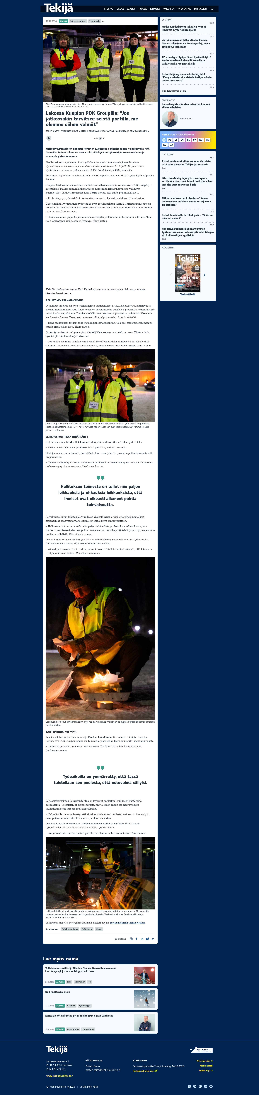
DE (169, 139)
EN (182, 139)
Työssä (142, 8)
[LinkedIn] (200, 1086)
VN (207, 139)
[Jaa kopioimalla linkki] (153, 939)
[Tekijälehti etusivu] (58, 8)
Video (99, 929)
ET (176, 139)
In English (200, 8)
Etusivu (108, 8)
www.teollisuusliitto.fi (58, 1075)
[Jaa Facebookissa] (136, 939)
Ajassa (131, 8)
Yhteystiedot (203, 1060)
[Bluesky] (211, 1086)
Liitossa (155, 8)
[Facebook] (194, 1086)
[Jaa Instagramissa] (131, 939)
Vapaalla (168, 8)
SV (194, 139)
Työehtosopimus (78, 21)
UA (171, 144)
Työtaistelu (94, 21)
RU (164, 144)
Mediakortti (206, 1065)
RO (200, 139)
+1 (103, 21)
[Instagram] (189, 1086)
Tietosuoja (204, 1070)
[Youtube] (205, 1086)
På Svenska (184, 8)
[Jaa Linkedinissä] (142, 939)
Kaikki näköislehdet (143, 1070)
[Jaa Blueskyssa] (147, 939)
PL (188, 139)
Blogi (120, 8)
